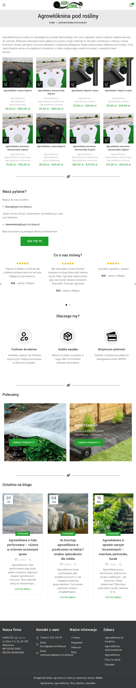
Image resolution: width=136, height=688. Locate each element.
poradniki (22, 533)
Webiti (99, 677)
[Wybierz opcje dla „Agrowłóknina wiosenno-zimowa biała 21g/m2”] (73, 140)
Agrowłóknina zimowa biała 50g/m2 (51, 92)
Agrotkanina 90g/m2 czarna (84, 90)
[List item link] (51, 637)
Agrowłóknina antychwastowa (17, 103)
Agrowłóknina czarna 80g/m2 (51, 146)
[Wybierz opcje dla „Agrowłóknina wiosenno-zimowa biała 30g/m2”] (106, 140)
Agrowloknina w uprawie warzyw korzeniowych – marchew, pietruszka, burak (113, 549)
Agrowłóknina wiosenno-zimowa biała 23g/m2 (18, 148)
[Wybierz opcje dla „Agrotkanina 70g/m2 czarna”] (106, 84)
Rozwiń (6, 52)
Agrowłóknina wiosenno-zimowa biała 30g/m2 (118, 148)
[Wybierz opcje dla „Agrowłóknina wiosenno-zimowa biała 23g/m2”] (5, 140)
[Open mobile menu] (4, 5)
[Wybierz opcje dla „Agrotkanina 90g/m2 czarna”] (73, 84)
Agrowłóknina (17, 98)
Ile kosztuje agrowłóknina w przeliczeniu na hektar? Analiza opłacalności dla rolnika (68, 549)
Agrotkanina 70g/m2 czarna (118, 90)
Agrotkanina (84, 98)
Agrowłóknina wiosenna (17, 160)
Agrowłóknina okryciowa (51, 101)
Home (52, 23)
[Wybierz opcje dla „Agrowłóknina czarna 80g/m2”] (39, 140)
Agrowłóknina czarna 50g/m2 (18, 90)
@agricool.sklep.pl (18, 206)
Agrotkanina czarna (84, 101)
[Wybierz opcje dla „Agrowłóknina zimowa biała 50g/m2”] (39, 84)
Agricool (41, 677)
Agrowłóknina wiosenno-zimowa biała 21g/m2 (85, 148)
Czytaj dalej (23, 589)
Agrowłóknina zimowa (51, 104)
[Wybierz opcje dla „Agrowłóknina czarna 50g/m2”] (5, 84)
